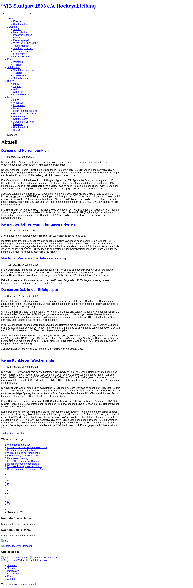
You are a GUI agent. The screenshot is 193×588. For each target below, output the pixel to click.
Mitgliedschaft (20, 32)
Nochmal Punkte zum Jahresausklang (33, 258)
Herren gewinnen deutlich (21, 450)
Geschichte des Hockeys (26, 113)
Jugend (17, 86)
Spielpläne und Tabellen (26, 70)
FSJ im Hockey (21, 56)
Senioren (18, 92)
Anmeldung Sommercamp (20, 117)
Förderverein (20, 54)
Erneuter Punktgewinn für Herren (24, 466)
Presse (17, 21)
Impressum (13, 571)
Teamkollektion (21, 45)
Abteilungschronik (23, 48)
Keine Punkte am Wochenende (27, 360)
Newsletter (19, 108)
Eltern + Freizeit (21, 94)
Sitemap (11, 568)
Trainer (17, 64)
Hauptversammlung (17, 458)
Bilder (10, 81)
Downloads (19, 105)
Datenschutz (14, 573)
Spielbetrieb (13, 67)
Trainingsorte (20, 75)
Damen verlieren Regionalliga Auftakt (27, 469)
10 (8, 504)
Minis (16, 83)
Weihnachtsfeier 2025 (19, 444)
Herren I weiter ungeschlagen (23, 463)
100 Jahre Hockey (23, 51)
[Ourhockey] (17, 546)
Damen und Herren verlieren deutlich (27, 447)
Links (16, 100)
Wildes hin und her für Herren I (23, 453)
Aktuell (11, 18)
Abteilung (12, 26)
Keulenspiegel (21, 40)
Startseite (12, 565)
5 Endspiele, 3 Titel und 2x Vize (24, 455)
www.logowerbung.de (25, 584)
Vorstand (18, 62)
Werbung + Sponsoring (25, 43)
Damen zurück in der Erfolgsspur (29, 290)
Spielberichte (20, 24)
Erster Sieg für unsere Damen (23, 461)
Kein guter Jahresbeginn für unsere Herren (38, 224)
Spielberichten (17, 433)
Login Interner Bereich (25, 111)
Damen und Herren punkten (25, 150)
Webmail (18, 102)
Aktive (16, 89)
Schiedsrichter (21, 78)
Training (17, 73)
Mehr (10, 97)
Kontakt (11, 59)
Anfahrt (17, 29)
